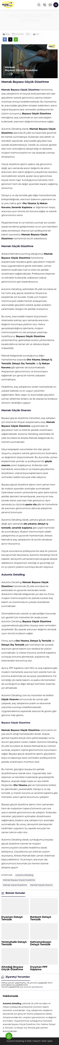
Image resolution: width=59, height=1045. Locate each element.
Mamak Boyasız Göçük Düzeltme (19, 880)
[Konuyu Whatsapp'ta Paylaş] (16, 39)
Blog (35, 25)
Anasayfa (26, 25)
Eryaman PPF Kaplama (39, 968)
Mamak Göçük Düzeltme (15, 885)
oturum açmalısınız (33, 987)
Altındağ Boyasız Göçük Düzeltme (12, 968)
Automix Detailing (24, 875)
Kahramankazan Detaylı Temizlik (40, 943)
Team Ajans (47, 1041)
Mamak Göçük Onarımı (41, 885)
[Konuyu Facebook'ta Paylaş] (5, 39)
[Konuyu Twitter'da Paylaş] (10, 39)
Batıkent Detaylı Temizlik (40, 918)
